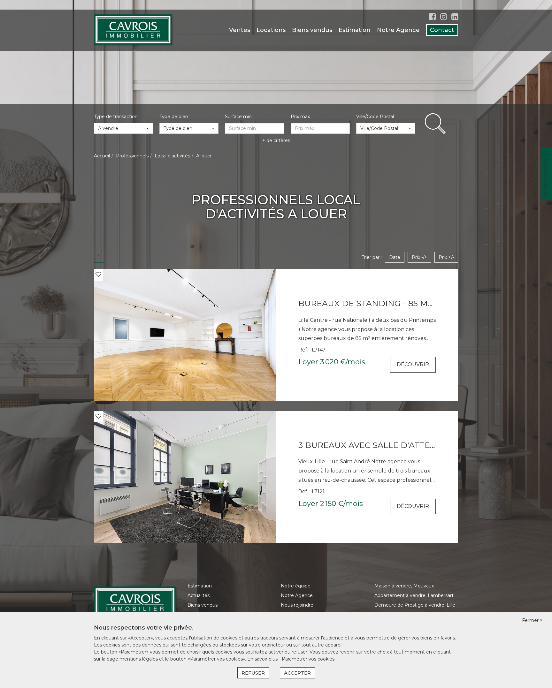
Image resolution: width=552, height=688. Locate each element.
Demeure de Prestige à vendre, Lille (414, 605)
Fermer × (532, 620)
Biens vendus (312, 30)
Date (394, 257)
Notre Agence (398, 30)
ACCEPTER (297, 673)
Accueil (102, 156)
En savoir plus (263, 659)
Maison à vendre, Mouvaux (404, 586)
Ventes (239, 30)
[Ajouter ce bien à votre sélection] (98, 274)
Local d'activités (172, 156)
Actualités (199, 595)
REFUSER (253, 673)
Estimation (355, 30)
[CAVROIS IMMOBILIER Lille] (134, 30)
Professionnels (132, 156)
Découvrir (413, 364)
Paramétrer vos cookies (308, 659)
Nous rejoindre (297, 605)
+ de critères (276, 140)
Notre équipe (295, 586)
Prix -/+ (419, 257)
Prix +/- (446, 257)
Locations (271, 30)
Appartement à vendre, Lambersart (414, 595)
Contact (442, 30)
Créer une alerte (545, 178)
